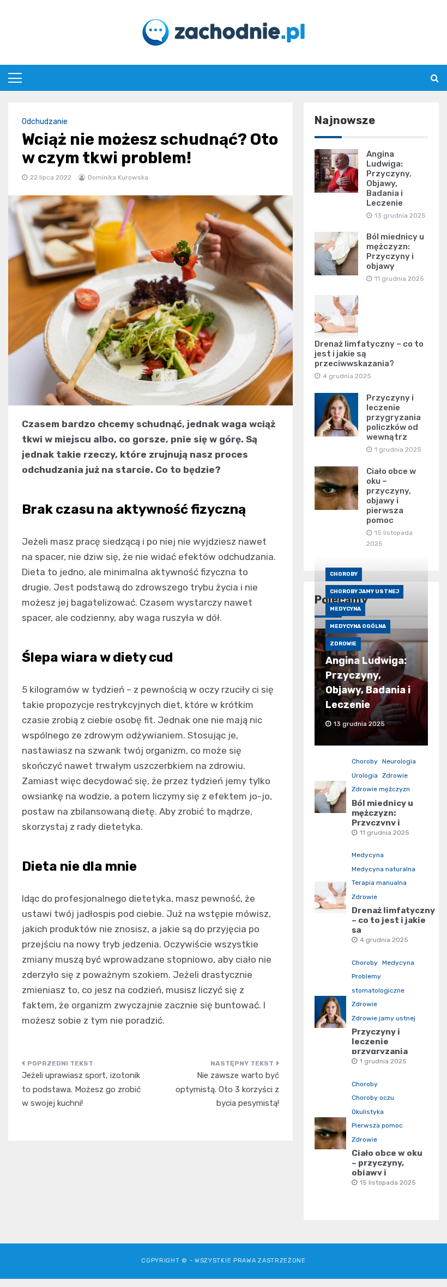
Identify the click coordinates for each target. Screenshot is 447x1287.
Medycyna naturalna (383, 869)
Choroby (344, 574)
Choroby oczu (373, 1097)
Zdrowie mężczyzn (381, 789)
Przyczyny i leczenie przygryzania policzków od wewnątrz (393, 417)
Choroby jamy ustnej (364, 591)
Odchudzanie (45, 121)
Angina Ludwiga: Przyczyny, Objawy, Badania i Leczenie (389, 178)
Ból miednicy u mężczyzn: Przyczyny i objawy (395, 251)
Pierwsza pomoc (377, 1125)
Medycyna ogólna (358, 626)
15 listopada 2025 (388, 1182)
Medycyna (345, 609)
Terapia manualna (379, 882)
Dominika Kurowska (118, 177)
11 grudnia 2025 (384, 832)
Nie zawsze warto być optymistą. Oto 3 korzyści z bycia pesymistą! (227, 1089)
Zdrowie (343, 644)
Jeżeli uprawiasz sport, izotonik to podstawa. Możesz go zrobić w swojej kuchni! (81, 1089)
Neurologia (399, 761)
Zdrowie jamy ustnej (383, 1018)
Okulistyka (368, 1112)
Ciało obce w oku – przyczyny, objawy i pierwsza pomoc (391, 495)
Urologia (365, 775)
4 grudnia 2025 (384, 940)
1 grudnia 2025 (383, 1061)
